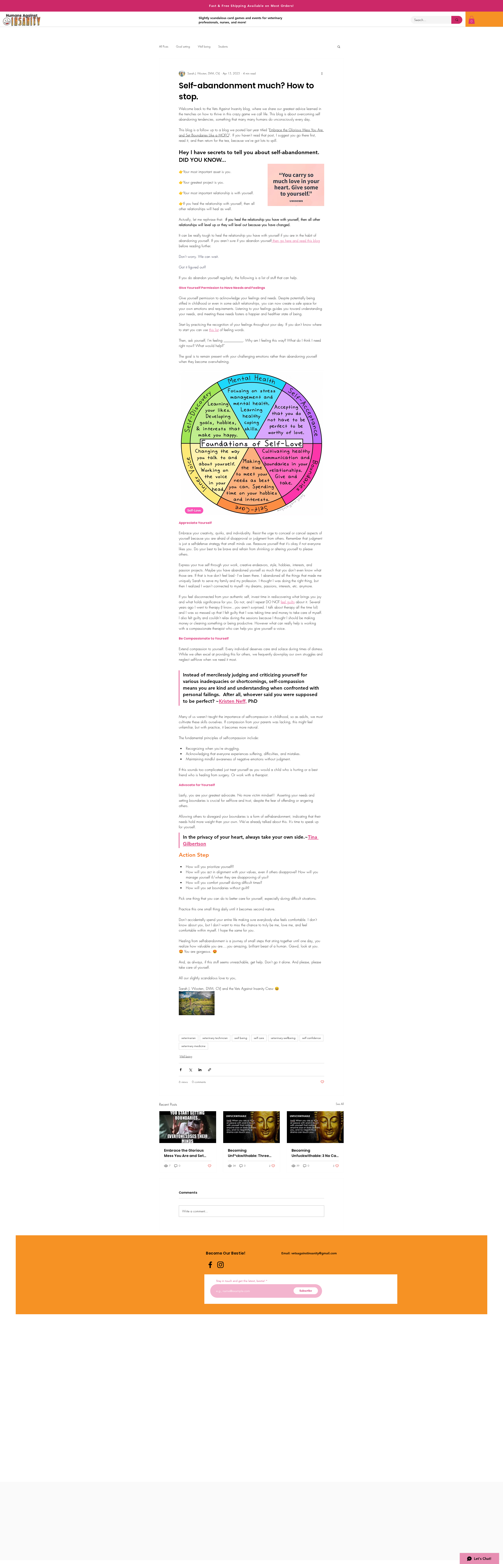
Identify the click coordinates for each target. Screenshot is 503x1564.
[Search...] (456, 20)
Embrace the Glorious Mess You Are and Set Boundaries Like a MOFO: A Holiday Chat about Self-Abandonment (186, 1153)
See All (340, 1104)
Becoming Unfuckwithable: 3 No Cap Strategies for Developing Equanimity (315, 1153)
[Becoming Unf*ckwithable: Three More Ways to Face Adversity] (251, 1127)
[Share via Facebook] (181, 1070)
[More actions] (321, 73)
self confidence (311, 1038)
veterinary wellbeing (283, 1038)
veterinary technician (215, 1038)
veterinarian (188, 1038)
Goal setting (183, 46)
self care (259, 1038)
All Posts (163, 46)
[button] (471, 20)
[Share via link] (209, 1070)
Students (223, 46)
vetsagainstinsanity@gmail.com (314, 1253)
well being (240, 1038)
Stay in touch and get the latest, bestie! (240, 1280)
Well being (204, 46)
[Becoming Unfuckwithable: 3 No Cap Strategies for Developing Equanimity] (315, 1127)
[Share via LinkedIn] (200, 1070)
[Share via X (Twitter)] (190, 1070)
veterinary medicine (193, 1046)
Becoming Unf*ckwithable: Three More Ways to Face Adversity (248, 1153)
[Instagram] (220, 1264)
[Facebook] (210, 1264)
